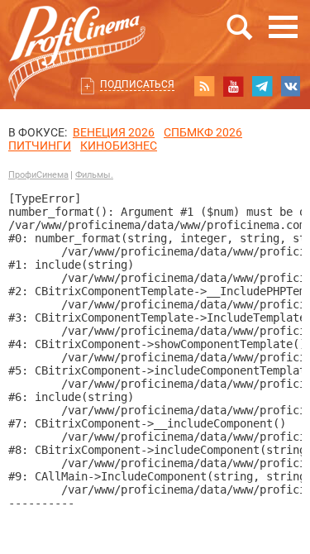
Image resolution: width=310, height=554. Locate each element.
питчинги (39, 145)
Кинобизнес (118, 145)
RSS (204, 86)
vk (291, 86)
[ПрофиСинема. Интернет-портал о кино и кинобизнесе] (76, 34)
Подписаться (137, 84)
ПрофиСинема (38, 175)
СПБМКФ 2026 (203, 132)
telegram (262, 86)
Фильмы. (94, 175)
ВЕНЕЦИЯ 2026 (114, 132)
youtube (233, 86)
